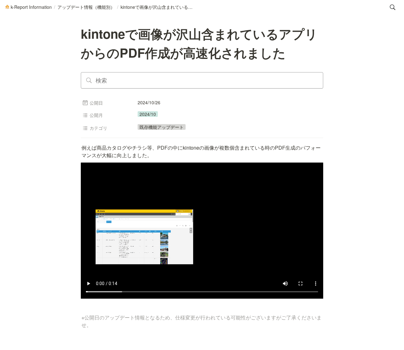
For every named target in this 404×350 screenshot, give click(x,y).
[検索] (392, 7)
